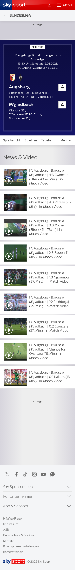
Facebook (16, 474)
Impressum (10, 524)
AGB (6, 529)
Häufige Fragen (13, 518)
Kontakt (8, 541)
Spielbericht (11, 140)
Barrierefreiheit (13, 552)
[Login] (49, 5)
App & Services (15, 506)
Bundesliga (20, 15)
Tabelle (46, 140)
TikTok (25, 474)
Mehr (64, 140)
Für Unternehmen (18, 496)
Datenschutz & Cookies (18, 535)
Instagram (34, 474)
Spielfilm (31, 140)
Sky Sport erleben (18, 486)
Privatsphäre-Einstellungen (21, 546)
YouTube (43, 474)
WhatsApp (52, 474)
